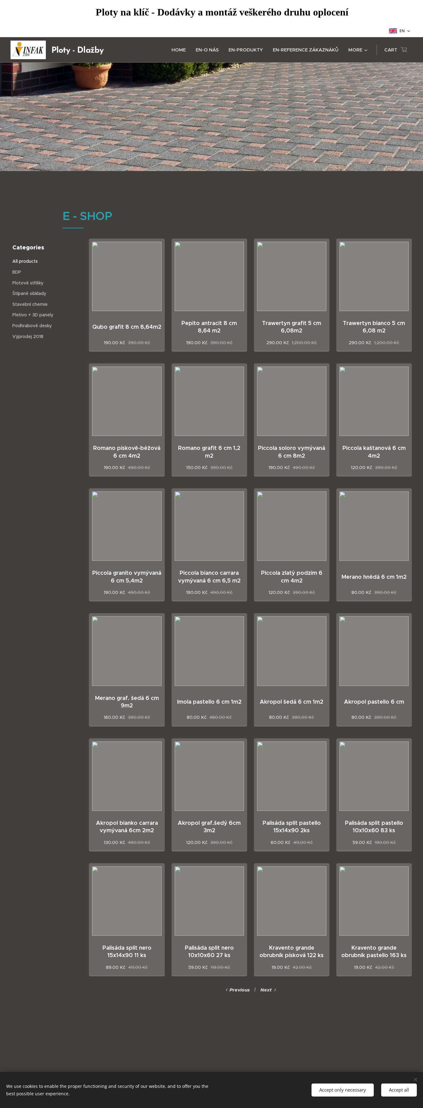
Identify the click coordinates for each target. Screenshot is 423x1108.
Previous (239, 990)
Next (266, 990)
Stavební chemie (30, 304)
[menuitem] (180, 50)
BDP (16, 272)
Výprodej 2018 (27, 336)
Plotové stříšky (27, 283)
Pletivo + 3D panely (32, 315)
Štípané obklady (29, 293)
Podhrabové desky (32, 325)
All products (25, 261)
